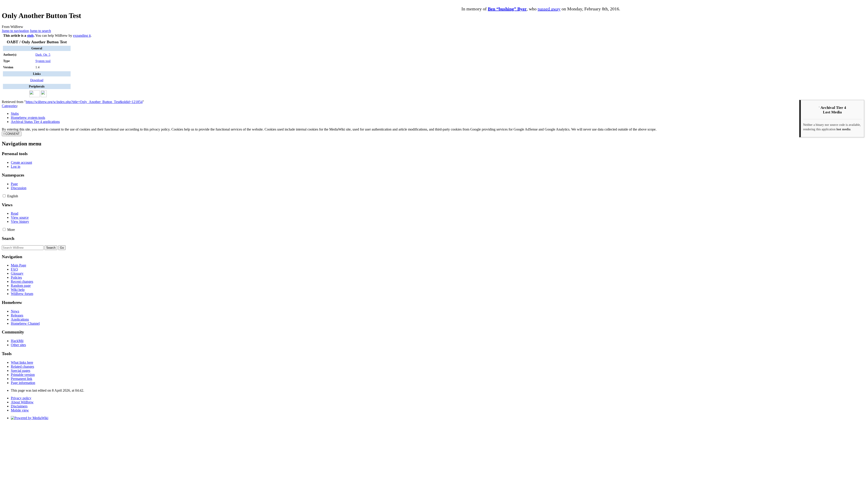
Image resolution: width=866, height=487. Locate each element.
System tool (43, 61)
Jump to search (40, 31)
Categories (9, 106)
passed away (549, 8)
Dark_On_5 (42, 54)
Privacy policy (21, 398)
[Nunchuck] (44, 96)
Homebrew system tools (28, 117)
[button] (4, 195)
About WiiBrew (22, 402)
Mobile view (20, 410)
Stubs (15, 113)
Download (36, 80)
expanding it (82, 35)
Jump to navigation (15, 31)
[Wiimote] (27, 96)
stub (30, 35)
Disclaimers (19, 406)
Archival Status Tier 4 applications (35, 122)
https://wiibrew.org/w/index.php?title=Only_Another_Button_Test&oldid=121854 (84, 102)
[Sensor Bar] (34, 96)
